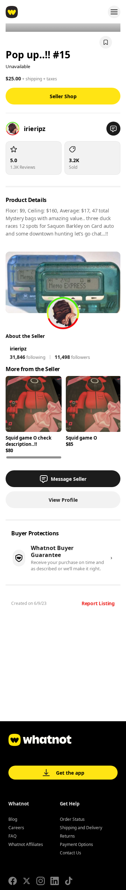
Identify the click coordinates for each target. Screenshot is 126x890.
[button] (113, 129)
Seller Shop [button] (63, 96)
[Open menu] (114, 12)
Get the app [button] (70, 772)
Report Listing (98, 603)
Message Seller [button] (68, 479)
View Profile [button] (63, 500)
